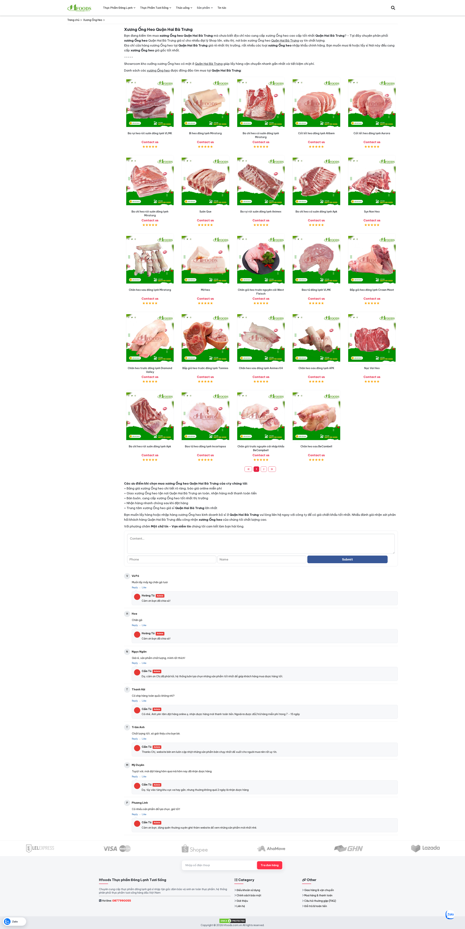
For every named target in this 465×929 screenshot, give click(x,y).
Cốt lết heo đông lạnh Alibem (316, 133)
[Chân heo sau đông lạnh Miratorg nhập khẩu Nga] (150, 260)
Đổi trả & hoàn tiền (315, 906)
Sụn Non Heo (372, 211)
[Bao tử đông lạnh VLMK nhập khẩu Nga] (316, 260)
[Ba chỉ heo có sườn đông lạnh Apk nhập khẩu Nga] (316, 181)
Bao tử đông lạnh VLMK (316, 290)
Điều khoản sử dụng (248, 890)
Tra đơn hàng (270, 865)
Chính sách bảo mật (248, 895)
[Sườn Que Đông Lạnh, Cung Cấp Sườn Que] (205, 181)
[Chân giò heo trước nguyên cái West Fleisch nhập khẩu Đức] (261, 260)
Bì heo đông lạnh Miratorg (205, 133)
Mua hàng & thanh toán (318, 895)
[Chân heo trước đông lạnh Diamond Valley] (150, 338)
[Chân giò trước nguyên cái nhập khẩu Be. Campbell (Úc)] (261, 416)
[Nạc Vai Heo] (372, 338)
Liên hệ (240, 906)
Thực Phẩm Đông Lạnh (118, 7)
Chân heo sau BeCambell (316, 446)
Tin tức (221, 7)
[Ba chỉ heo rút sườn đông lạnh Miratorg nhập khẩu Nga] (150, 181)
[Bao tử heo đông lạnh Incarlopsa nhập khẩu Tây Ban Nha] (205, 416)
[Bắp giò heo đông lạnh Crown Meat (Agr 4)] (372, 260)
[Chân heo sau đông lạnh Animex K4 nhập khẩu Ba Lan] (261, 338)
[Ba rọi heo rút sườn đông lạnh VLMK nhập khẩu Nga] (150, 103)
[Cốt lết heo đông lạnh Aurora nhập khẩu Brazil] (372, 103)
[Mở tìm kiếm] (393, 8)
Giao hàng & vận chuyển (319, 890)
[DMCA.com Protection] (232, 920)
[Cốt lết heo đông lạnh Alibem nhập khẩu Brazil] (316, 103)
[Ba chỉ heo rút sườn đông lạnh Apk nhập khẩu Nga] (150, 416)
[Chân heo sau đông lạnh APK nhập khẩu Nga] (316, 338)
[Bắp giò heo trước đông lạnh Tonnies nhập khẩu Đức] (205, 338)
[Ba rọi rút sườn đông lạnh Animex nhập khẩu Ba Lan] (261, 181)
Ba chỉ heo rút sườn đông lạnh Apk (150, 446)
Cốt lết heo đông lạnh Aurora (371, 133)
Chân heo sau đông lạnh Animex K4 (261, 368)
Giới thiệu (242, 900)
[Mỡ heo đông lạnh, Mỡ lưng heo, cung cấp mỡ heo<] (205, 260)
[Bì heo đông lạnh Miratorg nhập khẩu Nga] (205, 103)
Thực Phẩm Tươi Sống (154, 7)
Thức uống (182, 7)
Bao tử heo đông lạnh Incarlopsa (205, 446)
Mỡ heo (205, 290)
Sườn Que (205, 211)
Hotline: (116, 900)
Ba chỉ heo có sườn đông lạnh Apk (316, 211)
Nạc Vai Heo (372, 368)
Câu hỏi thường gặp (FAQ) (320, 900)
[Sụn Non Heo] (372, 181)
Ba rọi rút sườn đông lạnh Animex (260, 211)
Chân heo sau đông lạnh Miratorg (150, 290)
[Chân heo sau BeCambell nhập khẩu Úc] (316, 416)
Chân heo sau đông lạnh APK (316, 368)
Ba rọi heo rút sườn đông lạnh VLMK (150, 133)
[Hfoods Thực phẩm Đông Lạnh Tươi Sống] (79, 8)
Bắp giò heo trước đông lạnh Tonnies (205, 368)
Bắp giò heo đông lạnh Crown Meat (372, 290)
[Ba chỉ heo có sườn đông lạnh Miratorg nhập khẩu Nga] (261, 103)
